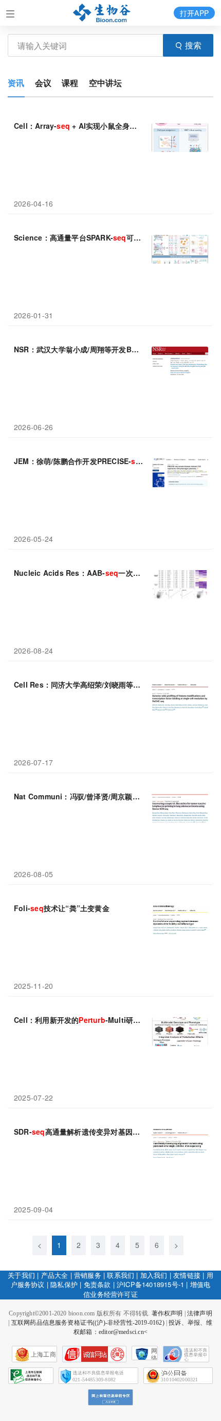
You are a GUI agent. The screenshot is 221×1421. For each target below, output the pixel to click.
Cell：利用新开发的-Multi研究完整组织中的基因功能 (78, 1020)
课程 (70, 83)
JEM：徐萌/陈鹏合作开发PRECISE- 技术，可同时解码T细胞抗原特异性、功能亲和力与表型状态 (78, 461)
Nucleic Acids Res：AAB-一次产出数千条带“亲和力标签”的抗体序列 (78, 573)
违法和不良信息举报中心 (186, 1354)
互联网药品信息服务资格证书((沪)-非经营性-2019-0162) (87, 1322)
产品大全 (54, 1275)
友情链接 (186, 1275)
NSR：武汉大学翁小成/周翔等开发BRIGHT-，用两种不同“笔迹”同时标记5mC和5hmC (78, 349)
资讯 (16, 83)
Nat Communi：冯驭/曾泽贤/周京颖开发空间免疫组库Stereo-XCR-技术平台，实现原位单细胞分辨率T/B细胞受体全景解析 (78, 796)
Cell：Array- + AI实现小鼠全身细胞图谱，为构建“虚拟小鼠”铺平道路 (78, 126)
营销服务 (87, 1275)
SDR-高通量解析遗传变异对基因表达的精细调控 (78, 1131)
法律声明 (199, 1313)
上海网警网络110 (94, 1354)
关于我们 (21, 1275)
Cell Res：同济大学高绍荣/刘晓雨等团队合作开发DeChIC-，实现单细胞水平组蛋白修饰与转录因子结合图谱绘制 (78, 684)
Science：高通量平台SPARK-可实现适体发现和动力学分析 (78, 237)
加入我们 (154, 1275)
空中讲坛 (105, 83)
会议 (43, 83)
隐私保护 (64, 1284)
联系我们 (120, 1275)
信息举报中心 (30, 1375)
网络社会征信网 (154, 1353)
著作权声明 (167, 1313)
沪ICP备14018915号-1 (150, 1284)
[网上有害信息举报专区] (110, 1397)
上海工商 (43, 1354)
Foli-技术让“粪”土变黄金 (61, 908)
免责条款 (97, 1284)
